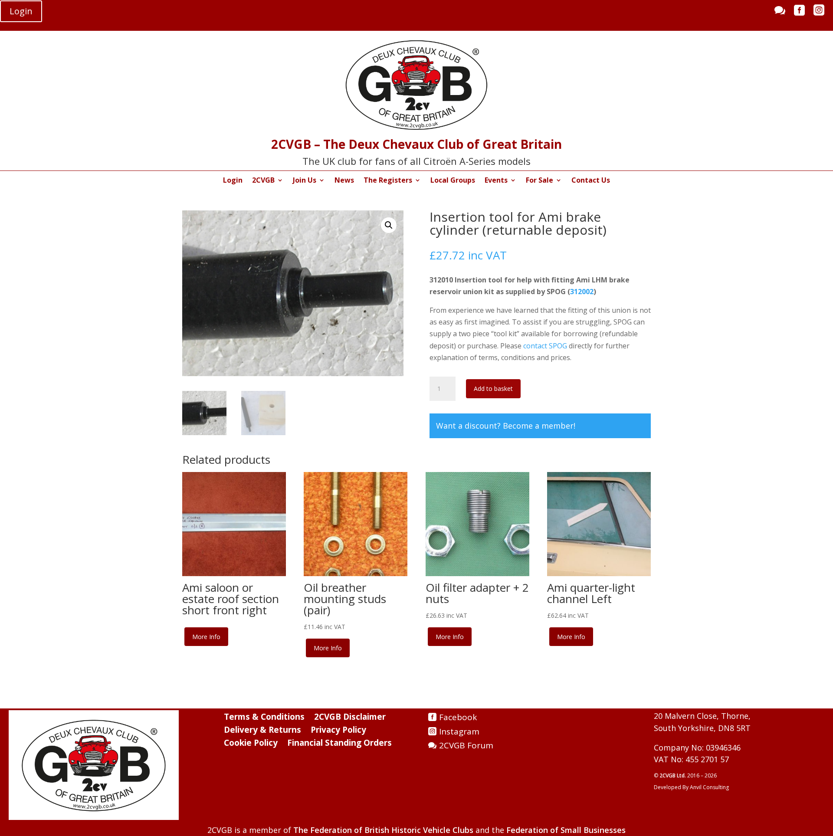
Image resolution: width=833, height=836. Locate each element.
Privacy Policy (338, 731)
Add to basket (493, 388)
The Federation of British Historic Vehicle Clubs (383, 830)
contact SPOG (545, 346)
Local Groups (452, 181)
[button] (389, 225)
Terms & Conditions (264, 718)
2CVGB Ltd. (673, 775)
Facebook (458, 717)
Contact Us (590, 181)
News (344, 181)
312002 (582, 291)
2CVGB (263, 181)
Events (496, 181)
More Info (206, 637)
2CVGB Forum (466, 745)
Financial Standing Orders (339, 744)
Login (21, 11)
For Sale (539, 181)
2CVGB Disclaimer (350, 718)
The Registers (388, 181)
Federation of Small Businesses (566, 830)
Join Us (304, 181)
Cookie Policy (251, 744)
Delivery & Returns (262, 731)
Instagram (459, 731)
